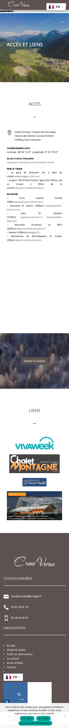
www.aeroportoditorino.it (29, 201)
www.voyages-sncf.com (26, 176)
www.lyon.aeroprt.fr (31, 217)
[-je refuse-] (65, 715)
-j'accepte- (27, 718)
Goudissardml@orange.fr (26, 596)
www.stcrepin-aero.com (28, 240)
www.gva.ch (33, 232)
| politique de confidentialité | (35, 723)
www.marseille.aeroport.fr (31, 228)
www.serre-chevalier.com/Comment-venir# (30, 162)
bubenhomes (6, 11)
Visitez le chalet (34, 361)
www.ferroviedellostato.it (30, 187)
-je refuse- (43, 718)
